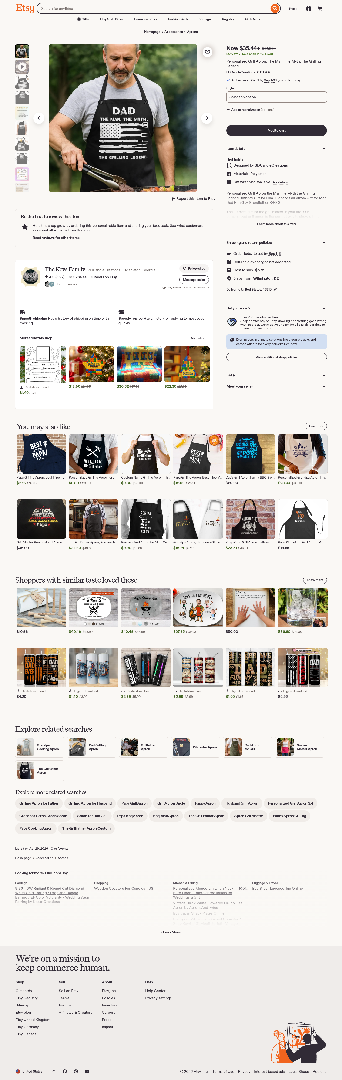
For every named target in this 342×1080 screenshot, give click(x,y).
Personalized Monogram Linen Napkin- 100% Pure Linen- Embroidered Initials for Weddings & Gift (210, 892)
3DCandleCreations (240, 72)
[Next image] (206, 118)
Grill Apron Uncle (173, 805)
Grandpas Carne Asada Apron (45, 817)
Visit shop (198, 338)
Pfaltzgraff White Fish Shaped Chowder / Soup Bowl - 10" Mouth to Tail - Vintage (207, 921)
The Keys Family (65, 269)
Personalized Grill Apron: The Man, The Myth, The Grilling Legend (273, 63)
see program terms (257, 328)
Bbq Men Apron (168, 817)
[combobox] (153, 8)
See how (290, 344)
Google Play (66, 1049)
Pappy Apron (207, 805)
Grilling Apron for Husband (92, 805)
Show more (315, 580)
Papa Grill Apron (136, 805)
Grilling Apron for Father (41, 805)
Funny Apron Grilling (291, 817)
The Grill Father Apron (208, 817)
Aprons (192, 32)
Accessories (173, 32)
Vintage (205, 19)
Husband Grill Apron (243, 805)
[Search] (275, 8)
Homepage (152, 32)
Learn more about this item (276, 224)
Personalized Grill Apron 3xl (292, 805)
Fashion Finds (178, 19)
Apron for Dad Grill (94, 817)
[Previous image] (38, 118)
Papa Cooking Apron (38, 830)
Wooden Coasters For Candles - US (123, 888)
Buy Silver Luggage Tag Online (277, 888)
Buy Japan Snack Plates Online (199, 913)
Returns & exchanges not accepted (262, 262)
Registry (228, 19)
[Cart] (319, 8)
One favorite (60, 848)
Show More (171, 932)
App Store (31, 1049)
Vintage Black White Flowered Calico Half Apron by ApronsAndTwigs (207, 905)
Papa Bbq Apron (132, 817)
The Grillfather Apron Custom (88, 830)
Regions (319, 1071)
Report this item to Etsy (195, 198)
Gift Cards (252, 19)
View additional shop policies (277, 357)
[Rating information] (46, 277)
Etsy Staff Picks (111, 19)
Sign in (293, 8)
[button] (194, 279)
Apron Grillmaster (250, 817)
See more (316, 426)
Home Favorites (145, 19)
